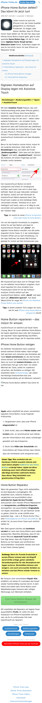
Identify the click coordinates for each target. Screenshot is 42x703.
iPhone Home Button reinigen (18, 74)
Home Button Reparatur (16, 77)
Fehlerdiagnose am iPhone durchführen (21, 519)
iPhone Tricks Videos (21, 694)
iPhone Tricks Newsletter (21, 690)
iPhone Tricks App (21, 687)
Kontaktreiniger (21, 373)
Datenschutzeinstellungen (21, 701)
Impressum (21, 698)
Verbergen (29, 56)
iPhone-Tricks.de (9, 2)
